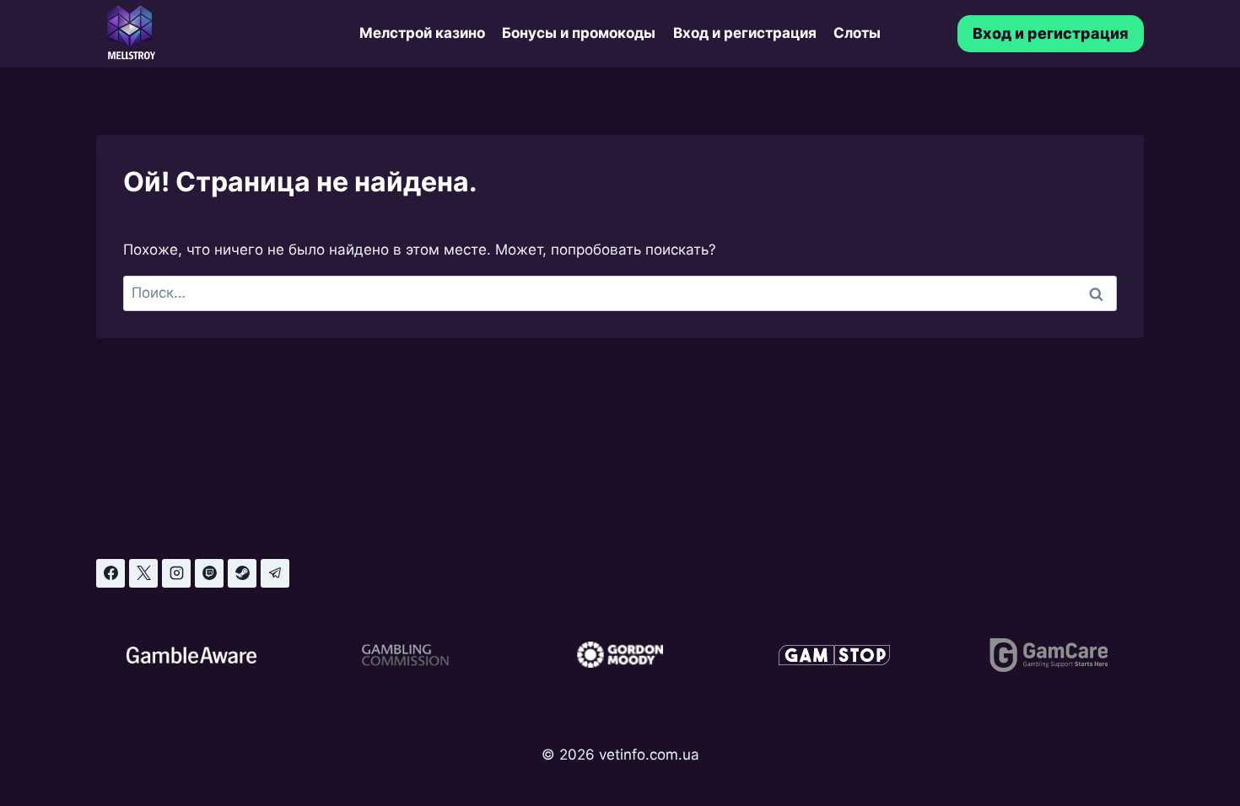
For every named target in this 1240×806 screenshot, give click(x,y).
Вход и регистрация (745, 32)
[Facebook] (110, 573)
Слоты (857, 32)
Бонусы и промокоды (578, 32)
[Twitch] (209, 573)
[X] (143, 573)
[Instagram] (176, 573)
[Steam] (242, 573)
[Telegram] (275, 573)
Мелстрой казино (422, 32)
